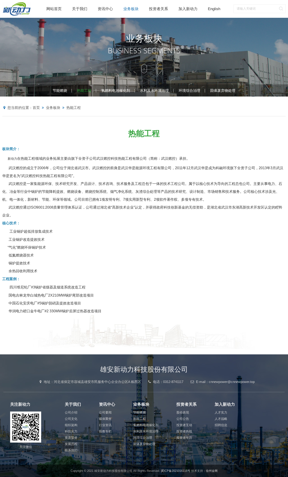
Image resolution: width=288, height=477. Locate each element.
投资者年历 (184, 437)
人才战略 (221, 419)
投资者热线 (184, 431)
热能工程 (84, 90)
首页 (36, 108)
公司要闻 (105, 412)
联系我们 (71, 450)
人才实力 (221, 412)
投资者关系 (158, 9)
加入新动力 (188, 9)
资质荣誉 (71, 437)
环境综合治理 (189, 90)
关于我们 (79, 9)
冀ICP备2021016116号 (175, 470)
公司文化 (71, 419)
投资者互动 (184, 425)
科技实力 (71, 431)
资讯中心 (105, 9)
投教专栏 (105, 431)
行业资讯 (105, 425)
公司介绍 (71, 412)
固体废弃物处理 (222, 90)
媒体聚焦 (105, 419)
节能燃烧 (60, 90)
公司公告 (182, 419)
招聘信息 (221, 425)
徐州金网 (212, 470)
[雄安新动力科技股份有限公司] (21, 8)
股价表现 (182, 412)
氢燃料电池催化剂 (115, 90)
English (214, 9)
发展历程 (71, 444)
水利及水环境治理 (154, 90)
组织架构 (71, 425)
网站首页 (54, 9)
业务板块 (131, 9)
